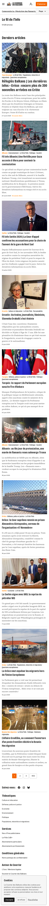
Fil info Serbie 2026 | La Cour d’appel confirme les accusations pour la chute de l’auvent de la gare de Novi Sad (24, 240)
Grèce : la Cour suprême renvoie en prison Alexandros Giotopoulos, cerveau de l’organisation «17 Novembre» (23, 523)
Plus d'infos (33, 900)
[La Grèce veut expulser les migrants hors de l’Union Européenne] (24, 646)
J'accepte (9, 900)
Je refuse (21, 900)
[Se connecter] (31, 4)
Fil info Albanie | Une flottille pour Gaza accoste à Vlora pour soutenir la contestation (22, 160)
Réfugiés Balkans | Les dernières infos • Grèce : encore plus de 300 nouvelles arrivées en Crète (24, 85)
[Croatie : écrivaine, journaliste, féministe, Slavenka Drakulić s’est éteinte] (24, 292)
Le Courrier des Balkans (17, 4)
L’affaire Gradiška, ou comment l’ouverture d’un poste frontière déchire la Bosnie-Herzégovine (24, 741)
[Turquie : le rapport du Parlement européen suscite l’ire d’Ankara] (24, 362)
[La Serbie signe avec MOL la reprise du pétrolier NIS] (24, 573)
